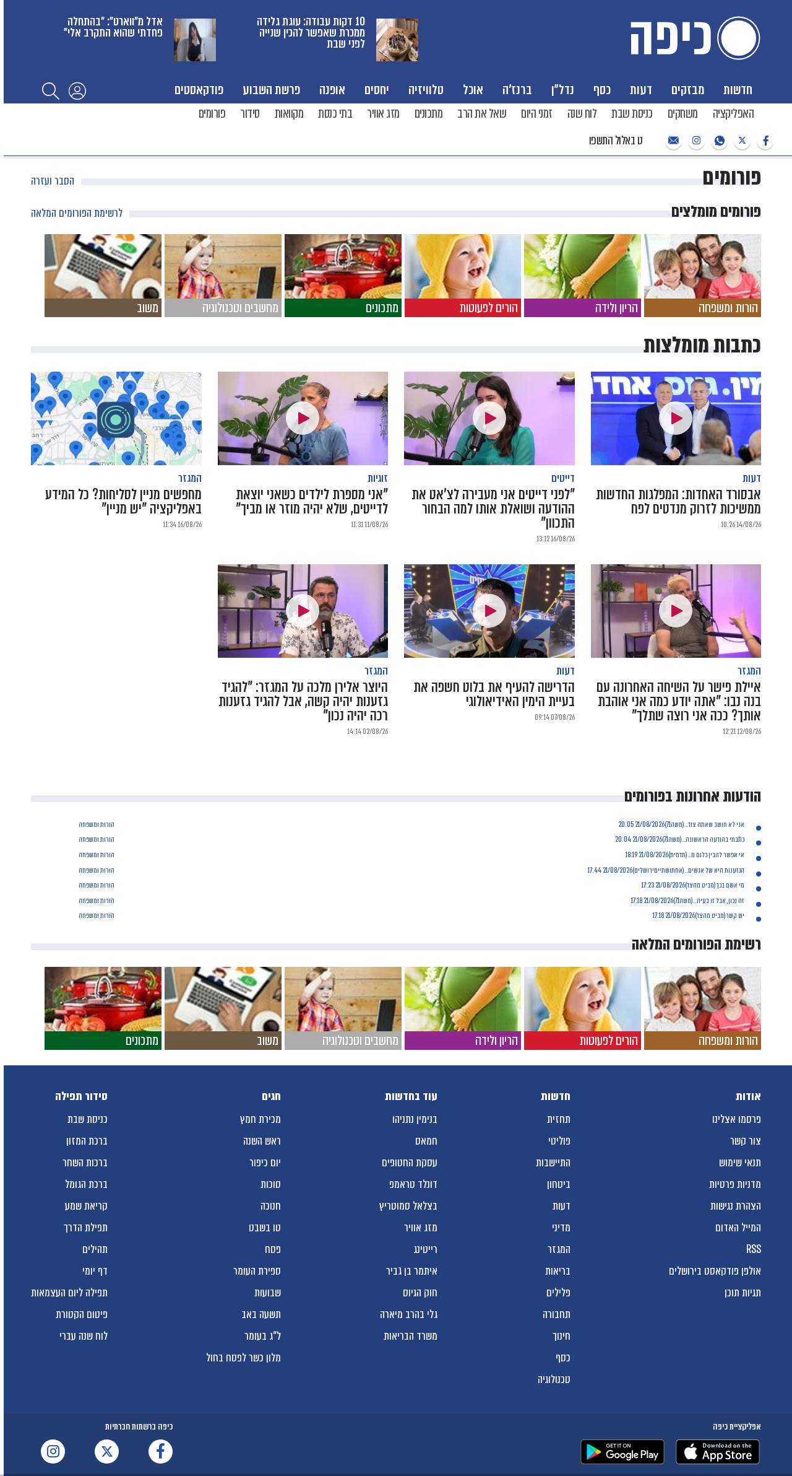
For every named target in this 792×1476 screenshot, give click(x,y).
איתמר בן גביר (411, 1271)
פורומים (212, 114)
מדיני (561, 1228)
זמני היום (537, 114)
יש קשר (735, 915)
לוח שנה (582, 114)
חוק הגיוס (420, 1293)
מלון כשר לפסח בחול (243, 1358)
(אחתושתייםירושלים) (658, 870)
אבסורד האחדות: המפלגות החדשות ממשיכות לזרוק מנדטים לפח (678, 495)
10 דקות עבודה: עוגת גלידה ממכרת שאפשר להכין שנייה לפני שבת (311, 32)
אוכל (473, 89)
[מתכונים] (343, 275)
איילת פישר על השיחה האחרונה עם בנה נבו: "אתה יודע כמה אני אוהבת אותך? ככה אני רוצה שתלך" (678, 694)
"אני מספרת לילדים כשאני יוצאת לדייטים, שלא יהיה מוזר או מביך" (312, 495)
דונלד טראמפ (413, 1184)
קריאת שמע (86, 1206)
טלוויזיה (426, 89)
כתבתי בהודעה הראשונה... (713, 839)
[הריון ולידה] (582, 275)
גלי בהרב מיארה (408, 1314)
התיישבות (553, 1163)
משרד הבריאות (410, 1336)
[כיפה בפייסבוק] (763, 141)
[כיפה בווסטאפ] (718, 141)
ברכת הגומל (86, 1184)
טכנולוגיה (554, 1379)
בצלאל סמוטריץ (408, 1206)
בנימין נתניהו (414, 1119)
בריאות (557, 1271)
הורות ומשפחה (96, 824)
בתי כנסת (335, 114)
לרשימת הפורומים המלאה (77, 213)
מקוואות (289, 114)
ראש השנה (262, 1141)
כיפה (693, 38)
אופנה (332, 89)
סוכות (270, 1184)
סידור (250, 114)
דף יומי (95, 1271)
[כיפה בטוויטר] (741, 141)
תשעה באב (261, 1314)
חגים (271, 1096)
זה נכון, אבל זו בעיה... (718, 901)
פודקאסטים (198, 89)
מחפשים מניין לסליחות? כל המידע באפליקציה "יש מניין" (123, 495)
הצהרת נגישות (735, 1206)
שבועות (267, 1293)
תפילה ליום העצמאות (69, 1293)
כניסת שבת (632, 114)
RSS (753, 1249)
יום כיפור (265, 1163)
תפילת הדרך (86, 1228)
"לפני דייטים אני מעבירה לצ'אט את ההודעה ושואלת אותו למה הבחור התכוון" (493, 502)
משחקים (683, 114)
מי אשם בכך (730, 885)
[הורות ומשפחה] (702, 275)
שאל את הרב (481, 114)
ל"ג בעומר (262, 1336)
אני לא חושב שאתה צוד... (714, 824)
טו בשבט (265, 1228)
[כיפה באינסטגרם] (695, 141)
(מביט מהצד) (700, 885)
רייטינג (425, 1249)
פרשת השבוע (271, 89)
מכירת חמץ (260, 1119)
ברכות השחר (85, 1163)
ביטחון (558, 1184)
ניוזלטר (672, 141)
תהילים (95, 1249)
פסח (273, 1249)
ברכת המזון (87, 1141)
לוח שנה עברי (83, 1336)
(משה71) (674, 824)
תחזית (558, 1119)
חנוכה (270, 1206)
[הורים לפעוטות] (463, 275)
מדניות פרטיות (735, 1184)
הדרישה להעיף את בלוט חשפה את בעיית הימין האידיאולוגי (494, 687)
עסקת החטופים (409, 1163)
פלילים (558, 1293)
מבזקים (687, 89)
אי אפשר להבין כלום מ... (715, 855)
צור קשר (745, 1141)
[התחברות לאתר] (77, 90)
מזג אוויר (383, 114)
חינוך (561, 1336)
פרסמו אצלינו (736, 1119)
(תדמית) (677, 855)
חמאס (426, 1141)
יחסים (376, 89)
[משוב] (103, 275)
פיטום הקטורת (82, 1314)
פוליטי (559, 1141)
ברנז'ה (517, 89)
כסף (602, 89)
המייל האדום (738, 1228)
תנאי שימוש (740, 1163)
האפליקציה (733, 114)
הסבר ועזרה (52, 181)
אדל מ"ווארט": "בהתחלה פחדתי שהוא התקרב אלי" (113, 27)
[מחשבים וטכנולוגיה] (223, 275)
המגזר (559, 1249)
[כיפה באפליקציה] (622, 1451)
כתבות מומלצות (702, 345)
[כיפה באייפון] (717, 1451)
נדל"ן (562, 89)
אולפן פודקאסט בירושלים (715, 1271)
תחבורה (556, 1314)
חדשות (737, 89)
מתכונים (429, 114)
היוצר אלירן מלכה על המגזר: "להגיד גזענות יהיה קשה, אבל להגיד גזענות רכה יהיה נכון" (303, 694)
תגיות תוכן (743, 1293)
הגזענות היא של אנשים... (714, 870)
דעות (641, 89)
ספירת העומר (257, 1271)
